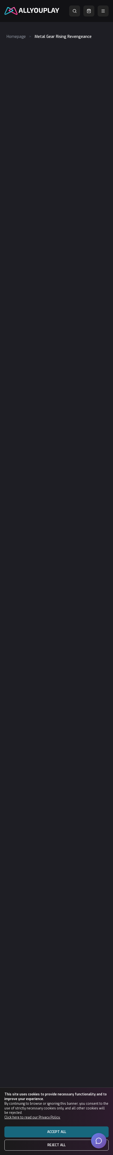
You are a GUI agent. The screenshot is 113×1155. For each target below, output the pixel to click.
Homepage (16, 36)
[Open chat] (98, 1140)
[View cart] (88, 10)
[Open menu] (103, 10)
